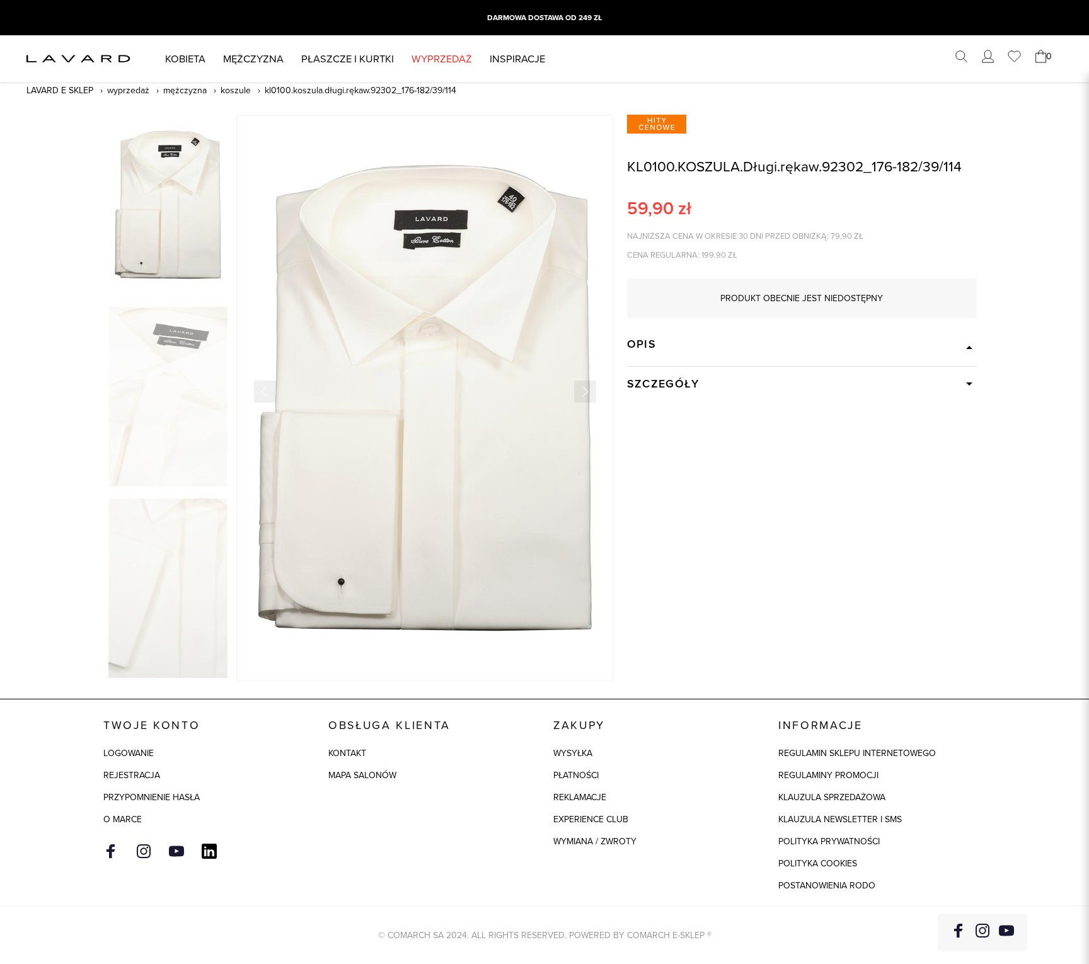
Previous (265, 392)
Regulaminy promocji (828, 775)
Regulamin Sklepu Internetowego (857, 753)
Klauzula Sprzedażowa (831, 797)
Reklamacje (579, 797)
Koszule (236, 90)
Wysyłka (572, 753)
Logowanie (128, 753)
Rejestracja (131, 775)
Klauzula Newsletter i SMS (840, 819)
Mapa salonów (362, 775)
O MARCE (122, 819)
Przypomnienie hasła (151, 797)
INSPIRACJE (517, 58)
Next (585, 392)
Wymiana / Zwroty (595, 841)
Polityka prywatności (829, 841)
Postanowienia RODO (826, 885)
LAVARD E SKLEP (59, 90)
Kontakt (347, 753)
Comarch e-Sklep (666, 935)
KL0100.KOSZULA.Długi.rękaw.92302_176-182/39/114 (360, 90)
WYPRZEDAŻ (442, 58)
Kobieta (185, 58)
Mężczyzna (253, 58)
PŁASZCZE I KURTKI (347, 58)
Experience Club (590, 819)
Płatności (576, 775)
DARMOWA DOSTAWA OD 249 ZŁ (544, 17)
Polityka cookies (817, 863)
